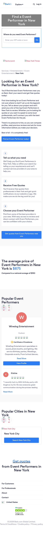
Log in (38, 4)
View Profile (21, 363)
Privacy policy (37, 524)
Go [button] (37, 40)
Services (5, 71)
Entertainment (16, 71)
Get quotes (21, 461)
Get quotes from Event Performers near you (21, 234)
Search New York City (22, 440)
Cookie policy (23, 524)
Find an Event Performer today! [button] (16, 139)
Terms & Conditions (8, 524)
